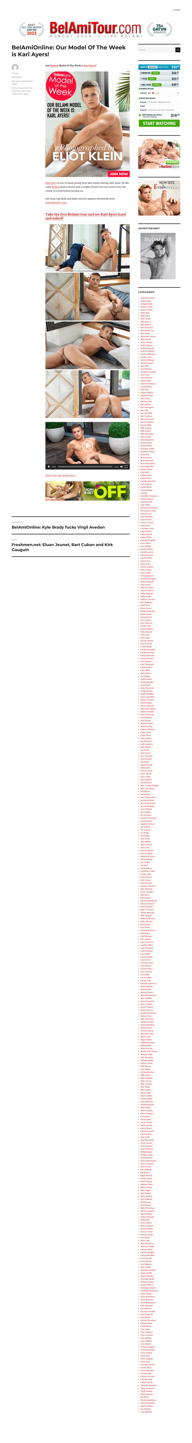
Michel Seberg (146, 1031)
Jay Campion (146, 779)
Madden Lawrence (148, 983)
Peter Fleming (146, 1149)
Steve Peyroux (146, 1300)
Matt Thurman (147, 1019)
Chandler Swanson (148, 496)
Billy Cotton (145, 431)
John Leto (144, 847)
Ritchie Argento (147, 1211)
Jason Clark (145, 777)
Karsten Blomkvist (148, 901)
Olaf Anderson (146, 1102)
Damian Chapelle (147, 540)
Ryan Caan (145, 1240)
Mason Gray (145, 1016)
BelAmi (54, 65)
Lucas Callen (146, 977)
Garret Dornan (146, 658)
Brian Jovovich (146, 460)
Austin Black (146, 387)
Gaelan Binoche (147, 655)
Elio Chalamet (146, 602)
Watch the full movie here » (60, 475)
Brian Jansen (146, 457)
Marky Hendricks (148, 1013)
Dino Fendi (145, 584)
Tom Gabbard (146, 1332)
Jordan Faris (145, 874)
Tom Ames (145, 1329)
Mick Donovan (146, 1034)
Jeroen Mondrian (148, 803)
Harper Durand (147, 700)
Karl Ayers (90, 65)
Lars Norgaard (146, 948)
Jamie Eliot (145, 768)
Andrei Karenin (147, 348)
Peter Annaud (146, 1146)
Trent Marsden (147, 1370)
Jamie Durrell (146, 765)
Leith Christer (146, 951)
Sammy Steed (146, 1249)
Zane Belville (146, 1412)
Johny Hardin (146, 859)
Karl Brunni (145, 898)
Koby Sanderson (147, 918)
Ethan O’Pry (145, 626)
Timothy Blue (146, 1323)
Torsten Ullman (147, 1365)
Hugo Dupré (145, 738)
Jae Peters (144, 762)
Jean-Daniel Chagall (149, 785)
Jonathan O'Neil (147, 871)
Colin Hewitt (146, 519)
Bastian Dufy (146, 401)
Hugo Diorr (145, 735)
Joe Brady (144, 833)
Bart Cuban (145, 398)
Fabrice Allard (146, 629)
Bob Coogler (145, 437)
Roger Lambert (147, 1226)
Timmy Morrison (148, 1320)
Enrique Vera (146, 617)
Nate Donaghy (146, 1057)
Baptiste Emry (146, 395)
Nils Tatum (145, 1087)
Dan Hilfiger (146, 546)
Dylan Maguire (146, 593)
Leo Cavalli (145, 954)
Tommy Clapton (147, 1347)
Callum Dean (146, 475)
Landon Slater (146, 945)
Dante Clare (145, 561)
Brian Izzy (144, 454)
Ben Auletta (145, 404)
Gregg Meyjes (146, 691)
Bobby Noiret (146, 446)
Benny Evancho (147, 419)
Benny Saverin (146, 422)
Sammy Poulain (147, 1246)
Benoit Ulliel (145, 425)
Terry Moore (146, 1308)
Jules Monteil (146, 889)
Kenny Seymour (147, 904)
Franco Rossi (146, 644)
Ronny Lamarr (146, 1235)
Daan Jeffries (146, 531)
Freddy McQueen (147, 649)
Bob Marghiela (146, 440)
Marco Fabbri (146, 1004)
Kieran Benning (147, 912)
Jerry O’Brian (146, 809)
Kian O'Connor (147, 909)
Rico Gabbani (146, 1199)
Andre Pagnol (146, 345)
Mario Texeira (146, 1007)
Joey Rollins (145, 842)
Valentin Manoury (148, 1385)
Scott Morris (146, 1261)
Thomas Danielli (147, 1311)
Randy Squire (146, 1178)
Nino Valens (145, 1090)
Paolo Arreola (146, 1125)
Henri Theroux (147, 714)
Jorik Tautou (146, 877)
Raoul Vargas (146, 1181)
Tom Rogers (145, 1344)
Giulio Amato (146, 679)
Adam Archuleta (147, 298)
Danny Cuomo (146, 555)
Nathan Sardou (147, 1060)
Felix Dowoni (146, 632)
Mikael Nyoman (147, 1042)
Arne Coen (145, 375)
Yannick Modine (147, 1403)
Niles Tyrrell (145, 1084)
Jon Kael (144, 865)
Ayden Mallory (146, 392)
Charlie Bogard (147, 499)
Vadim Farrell (146, 1382)
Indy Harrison (146, 744)
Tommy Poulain (147, 1350)
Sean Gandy (145, 1267)
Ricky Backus (146, 1196)
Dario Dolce (145, 564)
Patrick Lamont (147, 1131)
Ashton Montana (148, 384)
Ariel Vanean (146, 369)
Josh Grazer (145, 880)
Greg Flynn (145, 685)
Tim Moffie (145, 1317)
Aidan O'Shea (146, 307)
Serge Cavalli (146, 1273)
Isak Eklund (145, 747)
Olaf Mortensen (147, 1104)
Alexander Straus (148, 336)
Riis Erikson (145, 1205)
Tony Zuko (145, 1362)
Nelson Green (146, 1063)
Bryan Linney (146, 469)
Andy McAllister (147, 351)
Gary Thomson (147, 664)
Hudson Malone (147, 729)
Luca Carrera (146, 972)
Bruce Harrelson (147, 463)
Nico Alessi (145, 1069)
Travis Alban (146, 1367)
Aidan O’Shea (146, 310)
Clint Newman (146, 517)
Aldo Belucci (145, 324)
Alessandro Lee (147, 330)
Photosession (146, 1158)
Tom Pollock (146, 1341)
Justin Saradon (147, 892)
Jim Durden (145, 812)
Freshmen (16, 91)
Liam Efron (145, 960)
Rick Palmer (145, 1193)
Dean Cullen (145, 573)
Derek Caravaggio (148, 579)
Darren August (146, 567)
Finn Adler (145, 638)
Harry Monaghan (148, 709)
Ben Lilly (144, 410)
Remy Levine (146, 1187)
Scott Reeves (146, 1264)
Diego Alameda (147, 582)
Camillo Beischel (147, 481)
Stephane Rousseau (149, 1291)
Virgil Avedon (146, 1391)
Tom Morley (145, 1338)
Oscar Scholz (146, 1122)
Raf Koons (145, 1172)
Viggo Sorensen (147, 1388)
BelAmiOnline (26, 88)
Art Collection (146, 378)
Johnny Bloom (146, 850)
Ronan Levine (146, 1232)
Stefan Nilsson (146, 1285)
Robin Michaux (147, 1217)
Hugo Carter (145, 732)
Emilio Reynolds (147, 611)
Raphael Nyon (146, 1184)
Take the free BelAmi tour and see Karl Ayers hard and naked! (85, 216)
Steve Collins (146, 1294)
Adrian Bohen (146, 304)
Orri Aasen (145, 1116)
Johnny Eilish (146, 853)
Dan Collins (145, 543)
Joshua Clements (147, 886)
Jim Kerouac (145, 815)
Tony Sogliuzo (146, 1359)
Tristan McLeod (147, 1376)
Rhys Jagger (145, 1190)
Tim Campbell (146, 1314)
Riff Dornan (145, 1202)
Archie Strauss (146, 363)
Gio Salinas (145, 676)
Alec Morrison (146, 327)
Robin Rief (145, 1220)
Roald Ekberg (146, 1214)
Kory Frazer (145, 924)
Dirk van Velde (146, 587)
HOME (176, 10)
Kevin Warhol (146, 907)
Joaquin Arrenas (147, 824)
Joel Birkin (145, 836)
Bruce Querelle (146, 466)
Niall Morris (145, 1066)
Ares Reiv (144, 366)
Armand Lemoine (148, 372)
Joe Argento (145, 830)
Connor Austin (146, 522)
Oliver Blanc (145, 1107)
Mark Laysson (146, 1010)
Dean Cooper (146, 570)
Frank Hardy (146, 647)
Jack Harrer (145, 753)
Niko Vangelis (146, 1078)
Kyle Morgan (146, 936)
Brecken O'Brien (147, 452)
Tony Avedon (146, 1353)
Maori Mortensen (148, 995)
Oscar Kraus (145, 1119)
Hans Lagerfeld (147, 697)
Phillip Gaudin (146, 1155)
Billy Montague (147, 434)
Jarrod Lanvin (146, 771)
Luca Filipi (145, 974)
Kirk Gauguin (146, 915)
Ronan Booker (146, 1229)
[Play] (49, 466)
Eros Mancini (146, 623)
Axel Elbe (144, 389)
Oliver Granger (146, 1113)
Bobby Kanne (146, 443)
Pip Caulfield (146, 1169)
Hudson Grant (146, 723)
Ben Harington (147, 407)
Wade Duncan (146, 1394)
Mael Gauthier (146, 986)
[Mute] (121, 466)
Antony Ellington (148, 354)
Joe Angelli (145, 827)
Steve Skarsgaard (148, 1302)
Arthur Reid (145, 381)
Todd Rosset (146, 1326)
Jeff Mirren (145, 791)
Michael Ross (146, 1028)
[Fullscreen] (126, 466)
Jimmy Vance (146, 821)
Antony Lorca (146, 357)
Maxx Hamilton (147, 1025)
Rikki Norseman (147, 1208)
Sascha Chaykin (147, 1252)
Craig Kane (145, 525)
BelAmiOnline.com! (56, 202)
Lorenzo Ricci (146, 969)
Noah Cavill (145, 1093)
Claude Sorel (145, 514)
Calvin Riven (145, 478)
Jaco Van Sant (146, 756)
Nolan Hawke (146, 1099)
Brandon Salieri (147, 449)
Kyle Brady (145, 933)
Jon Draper (145, 862)
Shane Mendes (147, 1276)
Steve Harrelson (147, 1297)
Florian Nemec (146, 641)
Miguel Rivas (146, 1039)
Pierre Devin (145, 1167)
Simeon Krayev (147, 1282)
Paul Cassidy (145, 1134)
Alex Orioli (145, 333)
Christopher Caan (148, 511)
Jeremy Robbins (147, 800)
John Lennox (146, 844)
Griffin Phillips (147, 694)
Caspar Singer (146, 490)
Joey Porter (145, 839)
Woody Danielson (148, 1400)
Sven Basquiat (146, 1305)
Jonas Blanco (146, 868)
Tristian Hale (146, 1379)
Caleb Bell (144, 472)
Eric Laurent (145, 620)
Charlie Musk (146, 502)
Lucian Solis (145, 980)
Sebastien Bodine (148, 1270)
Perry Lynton (146, 1143)
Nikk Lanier (145, 1075)
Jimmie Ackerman (148, 818)
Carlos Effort (146, 487)
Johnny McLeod (147, 856)
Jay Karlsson (146, 782)
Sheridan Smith (147, 1279)
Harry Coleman (147, 706)
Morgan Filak (146, 1054)
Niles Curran (146, 1081)
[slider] (85, 466)
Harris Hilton (146, 703)
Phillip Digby (146, 1152)
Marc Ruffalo (146, 998)
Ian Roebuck (146, 741)
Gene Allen (145, 670)
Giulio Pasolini (146, 682)
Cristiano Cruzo (147, 528)
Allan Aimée (145, 339)
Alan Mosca (145, 322)
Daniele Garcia (146, 552)
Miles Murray (146, 1048)
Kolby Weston (146, 921)
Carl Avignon (146, 484)
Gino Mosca (145, 673)
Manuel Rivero (146, 992)
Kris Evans (145, 927)
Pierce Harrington (148, 1161)
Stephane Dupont (148, 1288)
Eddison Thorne (147, 599)
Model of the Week (20, 94)
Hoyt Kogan (145, 720)
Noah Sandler (146, 1096)
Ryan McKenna (147, 1243)
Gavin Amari (146, 667)
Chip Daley (145, 505)
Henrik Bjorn (146, 717)
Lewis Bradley (146, 957)
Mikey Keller (146, 1045)
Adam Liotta (145, 301)
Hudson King (146, 726)
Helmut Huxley (147, 712)
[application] (87, 446)
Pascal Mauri (146, 1128)
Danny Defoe (146, 558)
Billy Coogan (146, 428)
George (15, 73)
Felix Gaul (144, 635)
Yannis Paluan (146, 1406)
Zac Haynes (145, 1409)
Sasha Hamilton (147, 1255)
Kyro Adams (145, 939)
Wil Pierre (144, 1397)
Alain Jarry (145, 316)
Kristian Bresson (147, 930)
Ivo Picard (144, 750)
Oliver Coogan (146, 1110)
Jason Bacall (145, 774)
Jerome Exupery (147, 806)
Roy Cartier (145, 1237)
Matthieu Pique (147, 1022)
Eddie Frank (145, 596)
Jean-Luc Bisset (147, 788)
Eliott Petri (145, 605)
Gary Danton (146, 661)
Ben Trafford (146, 416)
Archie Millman (147, 360)
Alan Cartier (145, 319)
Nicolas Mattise (147, 1072)
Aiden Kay (144, 313)
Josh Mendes (146, 883)
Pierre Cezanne (147, 1164)
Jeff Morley (145, 794)
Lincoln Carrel (146, 963)
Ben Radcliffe (146, 413)
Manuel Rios (146, 989)
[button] (87, 445)
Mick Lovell (145, 1037)
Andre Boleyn (146, 342)
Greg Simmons (147, 688)
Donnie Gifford (147, 590)
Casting (143, 493)
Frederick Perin (147, 652)
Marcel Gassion (147, 1001)
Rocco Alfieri (146, 1223)
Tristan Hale (146, 1373)
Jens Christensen (148, 797)
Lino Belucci (145, 966)
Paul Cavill (144, 1137)
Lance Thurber (147, 942)
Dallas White (146, 537)
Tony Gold (145, 1356)
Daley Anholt (146, 534)
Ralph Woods (146, 1175)
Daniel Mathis (146, 549)
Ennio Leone (146, 614)
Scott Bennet (146, 1258)
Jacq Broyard (146, 759)
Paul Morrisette (147, 1140)
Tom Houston (146, 1335)
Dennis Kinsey (146, 576)
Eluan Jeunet (146, 608)
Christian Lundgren (149, 508)
